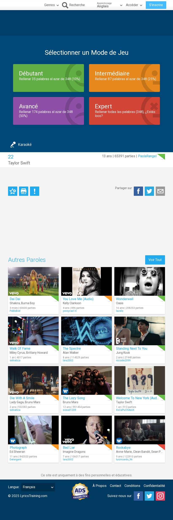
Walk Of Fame (20, 349)
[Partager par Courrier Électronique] (160, 191)
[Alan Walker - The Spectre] (86, 331)
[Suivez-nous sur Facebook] (138, 496)
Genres (49, 5)
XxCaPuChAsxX (125, 409)
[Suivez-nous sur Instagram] (160, 496)
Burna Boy (28, 303)
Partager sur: (123, 188)
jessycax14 (69, 310)
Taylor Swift (19, 162)
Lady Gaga (17, 402)
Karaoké (25, 144)
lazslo (119, 310)
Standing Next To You (131, 349)
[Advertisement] (86, 22)
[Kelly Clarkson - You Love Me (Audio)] (86, 281)
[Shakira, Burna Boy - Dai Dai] (33, 281)
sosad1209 (69, 409)
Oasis (119, 303)
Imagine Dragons (74, 451)
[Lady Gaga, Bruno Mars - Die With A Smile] (33, 380)
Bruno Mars (32, 402)
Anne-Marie (124, 451)
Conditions (132, 486)
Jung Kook (123, 352)
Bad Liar (69, 448)
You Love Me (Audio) (78, 299)
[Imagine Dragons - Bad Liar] (86, 430)
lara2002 (68, 360)
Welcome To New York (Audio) (138, 398)
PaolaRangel (147, 156)
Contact (115, 486)
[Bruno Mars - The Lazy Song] (86, 380)
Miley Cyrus (17, 352)
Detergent (15, 459)
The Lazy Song (74, 398)
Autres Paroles (27, 259)
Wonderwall (124, 299)
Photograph (18, 448)
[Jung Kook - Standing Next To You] (139, 331)
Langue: (13, 487)
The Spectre (72, 349)
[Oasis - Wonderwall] (139, 281)
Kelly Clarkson (72, 303)
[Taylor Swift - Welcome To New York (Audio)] (139, 380)
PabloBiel (15, 310)
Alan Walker (71, 352)
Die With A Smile (22, 398)
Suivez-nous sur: (119, 496)
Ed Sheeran (17, 451)
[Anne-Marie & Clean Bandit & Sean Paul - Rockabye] (139, 430)
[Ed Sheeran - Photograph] (33, 430)
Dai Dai (15, 299)
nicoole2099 (123, 360)
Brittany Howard (37, 352)
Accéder (132, 5)
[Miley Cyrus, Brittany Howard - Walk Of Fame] (33, 331)
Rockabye (123, 448)
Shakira (15, 303)
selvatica (15, 360)
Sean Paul (158, 451)
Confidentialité (154, 486)
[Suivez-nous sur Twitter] (149, 496)
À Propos (100, 486)
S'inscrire (156, 5)
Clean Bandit (141, 451)
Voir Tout (155, 260)
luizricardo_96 (124, 459)
